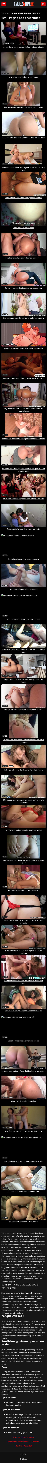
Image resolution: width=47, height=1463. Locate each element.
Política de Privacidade (18, 1441)
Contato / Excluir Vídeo (23, 1437)
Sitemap (35, 1441)
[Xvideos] (23, 5)
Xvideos (4, 13)
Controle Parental (24, 1446)
